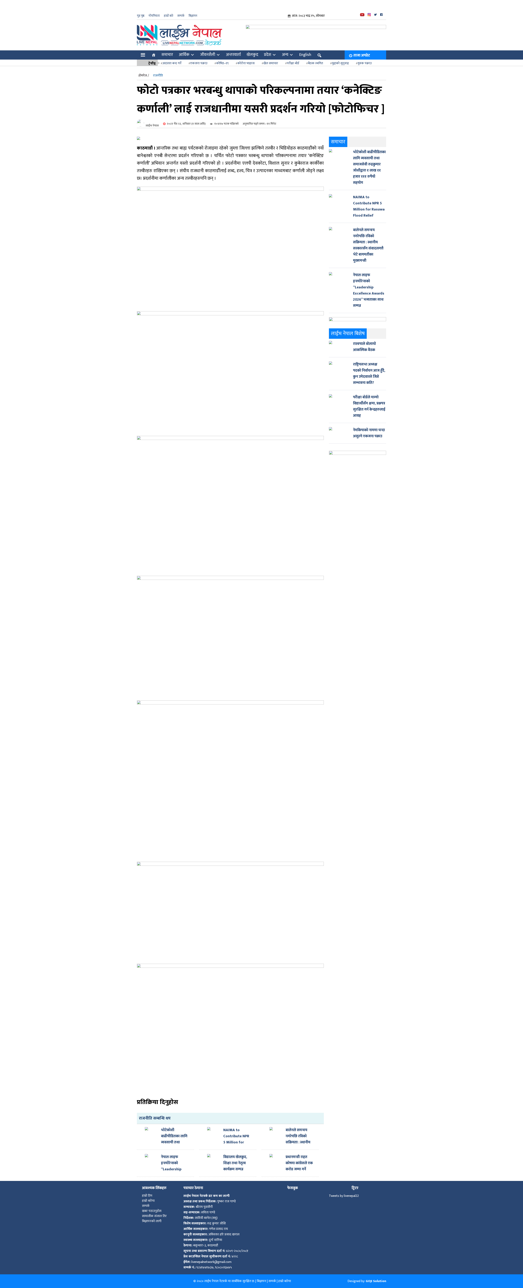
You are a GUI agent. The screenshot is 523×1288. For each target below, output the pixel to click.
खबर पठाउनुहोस (151, 1211)
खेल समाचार (270, 63)
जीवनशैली (207, 54)
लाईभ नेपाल (152, 125)
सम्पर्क (180, 15)
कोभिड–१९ (222, 63)
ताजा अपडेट (361, 55)
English (305, 54)
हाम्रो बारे (168, 15)
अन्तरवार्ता (233, 54)
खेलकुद (252, 54)
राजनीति (158, 75)
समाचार (167, 54)
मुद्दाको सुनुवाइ (340, 63)
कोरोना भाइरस (246, 63)
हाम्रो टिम (147, 1195)
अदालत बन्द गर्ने (171, 63)
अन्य (285, 54)
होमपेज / (144, 75)
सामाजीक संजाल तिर (154, 1216)
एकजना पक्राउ (198, 63)
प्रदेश (267, 54)
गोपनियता (154, 15)
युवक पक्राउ (365, 63)
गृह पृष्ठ (140, 15)
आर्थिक (184, 54)
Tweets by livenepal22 (344, 1196)
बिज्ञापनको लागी (151, 1221)
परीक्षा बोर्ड (293, 63)
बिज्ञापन (193, 15)
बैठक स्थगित (315, 63)
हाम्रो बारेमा (148, 1201)
